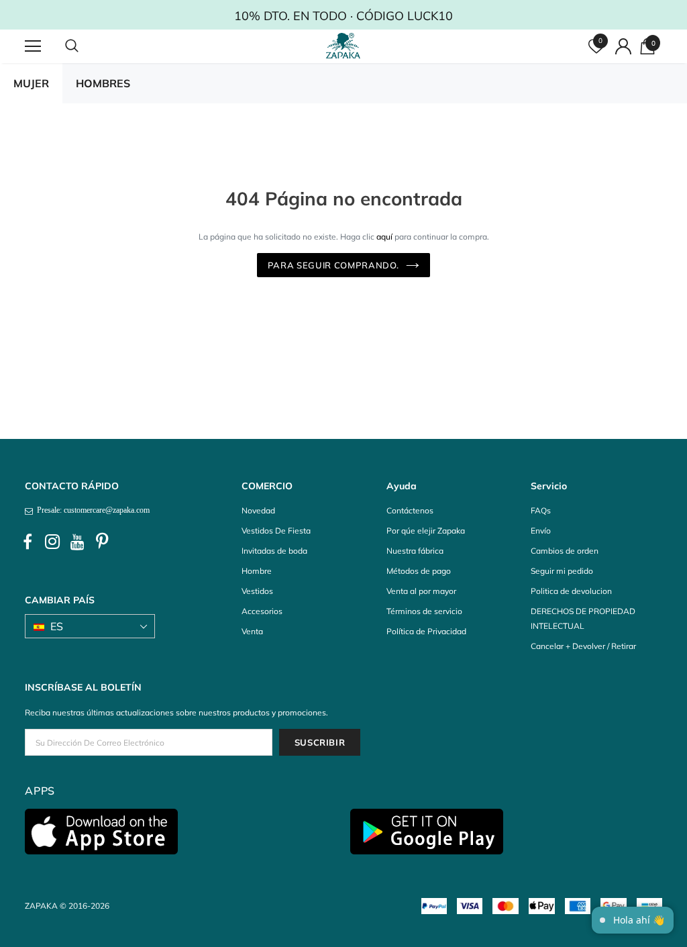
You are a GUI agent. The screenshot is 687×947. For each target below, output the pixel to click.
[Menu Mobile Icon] (33, 46)
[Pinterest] (102, 542)
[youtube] (77, 542)
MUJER (31, 83)
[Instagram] (52, 542)
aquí (384, 237)
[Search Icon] (85, 46)
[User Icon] (623, 46)
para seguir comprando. (333, 265)
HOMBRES (103, 83)
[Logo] (345, 46)
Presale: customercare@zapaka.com (91, 510)
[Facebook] (27, 542)
